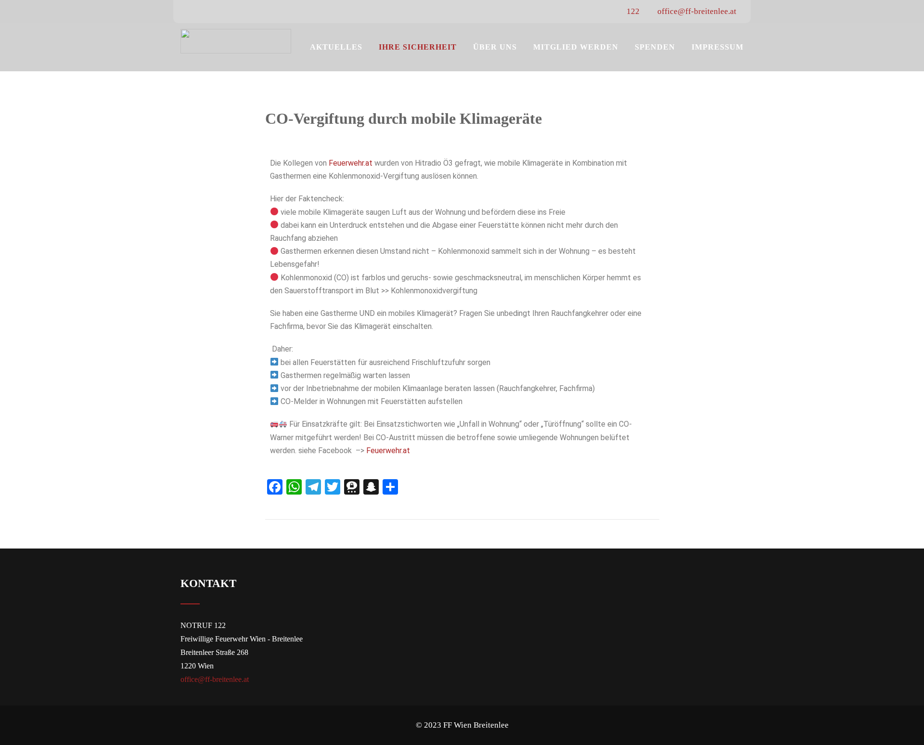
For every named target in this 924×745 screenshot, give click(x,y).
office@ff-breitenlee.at (695, 11)
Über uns (495, 47)
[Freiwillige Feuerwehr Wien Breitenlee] (235, 41)
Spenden (655, 47)
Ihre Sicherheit (418, 47)
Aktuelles (336, 47)
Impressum (718, 47)
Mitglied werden (575, 47)
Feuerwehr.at (351, 163)
